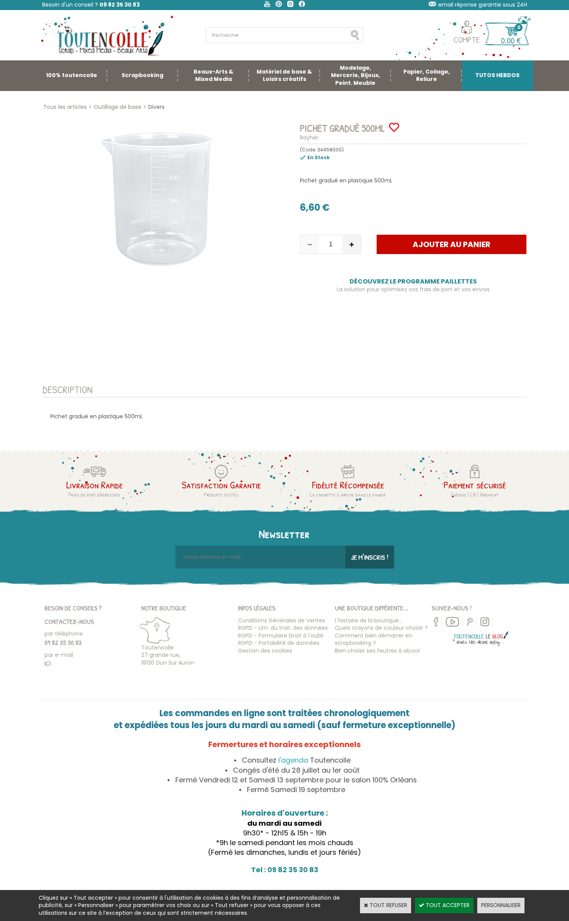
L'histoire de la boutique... (368, 620)
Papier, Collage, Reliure (426, 75)
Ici (48, 663)
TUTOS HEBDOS (497, 75)
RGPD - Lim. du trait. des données (283, 628)
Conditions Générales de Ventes (281, 620)
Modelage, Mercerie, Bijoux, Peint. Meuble (355, 75)
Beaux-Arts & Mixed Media (213, 75)
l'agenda (293, 760)
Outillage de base (117, 107)
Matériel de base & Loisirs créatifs (284, 75)
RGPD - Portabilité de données (278, 643)
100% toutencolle (71, 75)
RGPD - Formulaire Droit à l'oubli (280, 635)
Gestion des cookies (265, 651)
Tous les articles (65, 107)
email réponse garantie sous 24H (482, 5)
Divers (156, 107)
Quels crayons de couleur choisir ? (381, 628)
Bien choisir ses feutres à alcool (377, 651)
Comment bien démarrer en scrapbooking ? (373, 639)
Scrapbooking (142, 75)
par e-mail (59, 655)
